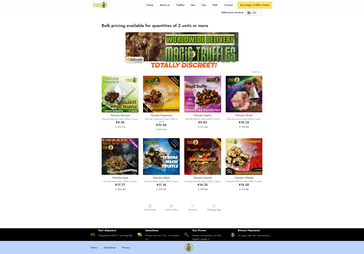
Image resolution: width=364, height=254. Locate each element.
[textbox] (252, 13)
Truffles (180, 5)
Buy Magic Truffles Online (254, 5)
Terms (93, 247)
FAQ (215, 5)
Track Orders (171, 209)
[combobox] (253, 12)
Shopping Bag (214, 209)
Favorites (192, 209)
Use (193, 5)
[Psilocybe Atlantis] (161, 156)
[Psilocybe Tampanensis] (161, 94)
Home (149, 5)
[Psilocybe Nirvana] (244, 94)
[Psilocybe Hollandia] (244, 156)
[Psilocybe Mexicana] (120, 94)
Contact (228, 5)
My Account (150, 209)
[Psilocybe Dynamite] (202, 156)
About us (165, 5)
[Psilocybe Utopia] (120, 156)
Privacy (126, 247)
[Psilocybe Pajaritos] (202, 94)
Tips (203, 5)
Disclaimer (109, 247)
